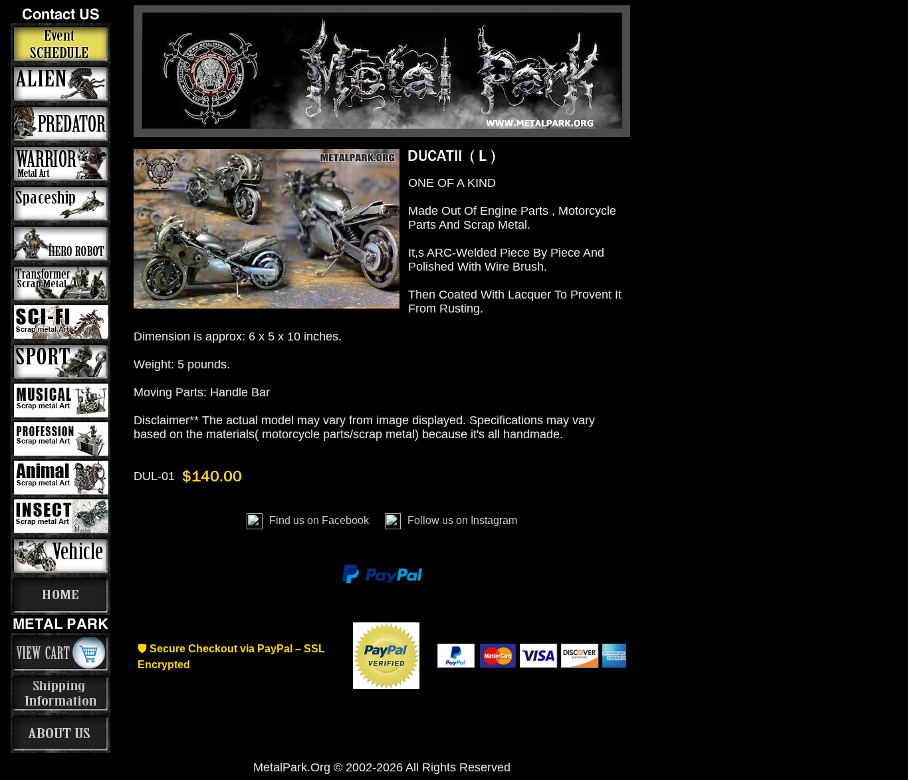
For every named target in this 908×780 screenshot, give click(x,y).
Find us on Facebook (319, 520)
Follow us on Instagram (461, 520)
